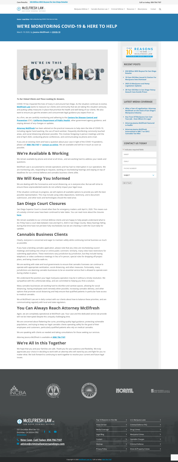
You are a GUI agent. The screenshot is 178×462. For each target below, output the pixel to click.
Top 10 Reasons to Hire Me (106, 420)
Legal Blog (25, 19)
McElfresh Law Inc (85, 459)
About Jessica (142, 9)
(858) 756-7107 (33, 144)
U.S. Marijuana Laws (138, 420)
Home (19, 19)
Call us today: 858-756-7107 (150, 2)
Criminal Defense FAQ (138, 425)
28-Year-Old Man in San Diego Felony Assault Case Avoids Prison (140, 91)
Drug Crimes (135, 430)
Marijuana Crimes (137, 435)
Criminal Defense (117, 9)
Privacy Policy (101, 449)
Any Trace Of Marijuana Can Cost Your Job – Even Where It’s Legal (138, 118)
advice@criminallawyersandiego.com (42, 444)
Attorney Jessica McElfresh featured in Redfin (139, 124)
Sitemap (99, 444)
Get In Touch (127, 183)
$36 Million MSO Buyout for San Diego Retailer (140, 72)
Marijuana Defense (80, 9)
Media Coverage (102, 430)
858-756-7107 (107, 459)
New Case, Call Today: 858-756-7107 (41, 440)
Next (83, 2)
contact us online (50, 144)
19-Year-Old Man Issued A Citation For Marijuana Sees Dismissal (140, 78)
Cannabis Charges (137, 439)
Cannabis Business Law (99, 9)
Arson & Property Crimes (140, 449)
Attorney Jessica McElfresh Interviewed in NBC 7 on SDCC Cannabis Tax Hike (137, 131)
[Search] (161, 9)
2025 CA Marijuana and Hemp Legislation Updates (137, 84)
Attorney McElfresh (26, 128)
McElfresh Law (23, 107)
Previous (28, 2)
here (19, 215)
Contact (153, 9)
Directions (21, 434)
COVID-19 (56, 32)
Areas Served (101, 425)
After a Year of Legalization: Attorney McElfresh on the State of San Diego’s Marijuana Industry (140, 110)
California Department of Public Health (51, 120)
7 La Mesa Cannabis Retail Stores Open (46, 2)
